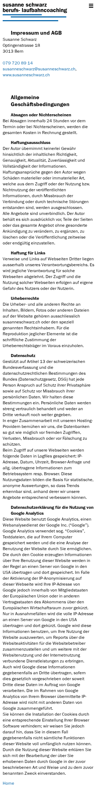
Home (8, 783)
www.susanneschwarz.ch (26, 75)
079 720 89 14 (18, 63)
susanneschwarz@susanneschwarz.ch (39, 69)
